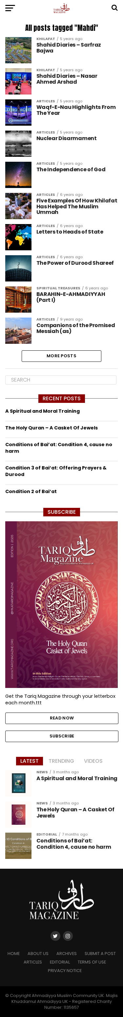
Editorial (60, 962)
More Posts (61, 356)
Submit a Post (100, 953)
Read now (62, 718)
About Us (38, 953)
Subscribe (62, 736)
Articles (33, 962)
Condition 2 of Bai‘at (31, 491)
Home (14, 953)
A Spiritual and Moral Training (42, 411)
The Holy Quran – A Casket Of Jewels (51, 428)
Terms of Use (92, 962)
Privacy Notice (65, 970)
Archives (66, 953)
